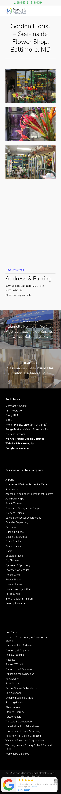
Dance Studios (13, 541)
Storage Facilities (15, 712)
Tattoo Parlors (13, 716)
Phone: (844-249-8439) (26, 424)
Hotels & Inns (12, 593)
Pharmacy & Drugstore (17, 650)
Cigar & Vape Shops (16, 536)
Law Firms (11, 632)
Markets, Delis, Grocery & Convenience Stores (26, 639)
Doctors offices (14, 555)
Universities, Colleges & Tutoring (22, 731)
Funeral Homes (13, 584)
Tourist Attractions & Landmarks (23, 726)
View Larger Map (14, 269)
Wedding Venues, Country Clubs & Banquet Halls (28, 747)
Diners (8, 551)
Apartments (11, 489)
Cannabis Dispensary (16, 522)
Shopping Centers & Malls (19, 697)
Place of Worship (14, 664)
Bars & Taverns (13, 503)
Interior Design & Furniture (19, 598)
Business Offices (14, 513)
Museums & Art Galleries (18, 645)
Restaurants (12, 678)
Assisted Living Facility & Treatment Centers (29, 493)
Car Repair (11, 527)
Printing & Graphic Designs (19, 673)
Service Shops (13, 692)
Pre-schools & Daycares (18, 669)
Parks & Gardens (14, 654)
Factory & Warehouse (17, 570)
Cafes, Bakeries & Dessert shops (23, 517)
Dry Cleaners (12, 560)
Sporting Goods (14, 702)
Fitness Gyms (12, 574)
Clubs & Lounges (14, 531)
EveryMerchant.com (17, 448)
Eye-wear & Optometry (17, 565)
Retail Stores (12, 683)
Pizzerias (10, 659)
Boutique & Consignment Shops (22, 508)
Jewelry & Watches (16, 603)
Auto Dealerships (14, 498)
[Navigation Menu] (54, 11)
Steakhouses (12, 707)
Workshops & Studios (17, 753)
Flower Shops (13, 579)
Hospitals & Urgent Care (18, 589)
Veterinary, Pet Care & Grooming (23, 735)
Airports (9, 479)
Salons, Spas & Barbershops (21, 688)
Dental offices (13, 546)
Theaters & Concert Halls (19, 721)
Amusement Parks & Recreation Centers (27, 484)
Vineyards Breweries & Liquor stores (25, 740)
